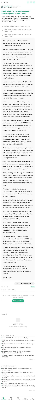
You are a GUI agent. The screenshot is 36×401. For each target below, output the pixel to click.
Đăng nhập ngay (18, 300)
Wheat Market (7, 7)
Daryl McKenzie (8, 6)
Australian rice (11, 289)
